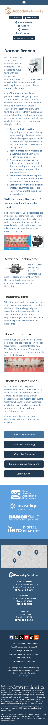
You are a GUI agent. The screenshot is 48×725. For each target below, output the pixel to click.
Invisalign (18, 650)
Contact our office (13, 416)
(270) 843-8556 (24, 589)
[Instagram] (16, 637)
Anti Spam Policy (24, 658)
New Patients (33, 643)
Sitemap (21, 654)
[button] (24, 2)
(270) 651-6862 (24, 604)
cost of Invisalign (17, 704)
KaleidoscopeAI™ (24, 675)
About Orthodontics (19, 647)
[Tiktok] (31, 637)
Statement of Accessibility (24, 661)
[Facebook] (11, 637)
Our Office (21, 643)
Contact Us (28, 650)
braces (4, 692)
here (11, 419)
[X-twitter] (21, 637)
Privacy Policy (33, 654)
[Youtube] (26, 637)
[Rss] (36, 637)
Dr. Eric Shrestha (38, 688)
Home (12, 643)
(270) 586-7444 (24, 620)
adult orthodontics (28, 699)
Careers (12, 654)
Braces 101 (33, 647)
